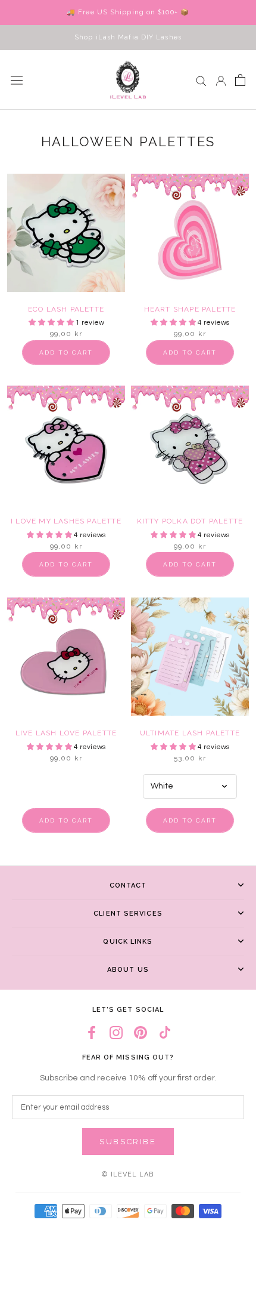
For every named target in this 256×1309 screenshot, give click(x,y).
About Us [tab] (128, 970)
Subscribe (127, 1141)
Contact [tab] (128, 885)
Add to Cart (66, 352)
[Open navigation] (17, 80)
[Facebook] (91, 1032)
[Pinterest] (140, 1032)
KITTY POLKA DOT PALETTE (190, 521)
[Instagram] (116, 1032)
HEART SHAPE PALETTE (190, 309)
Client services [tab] (128, 913)
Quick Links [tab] (127, 941)
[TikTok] (164, 1032)
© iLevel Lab (128, 1174)
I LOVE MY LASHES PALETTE (66, 521)
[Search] (201, 80)
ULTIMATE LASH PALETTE (190, 733)
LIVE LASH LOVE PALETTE (66, 733)
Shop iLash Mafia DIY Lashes (128, 37)
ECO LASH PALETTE (66, 309)
